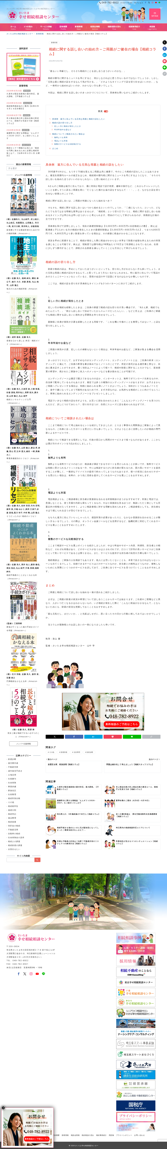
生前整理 (77, 752)
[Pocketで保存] (165, 61)
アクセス (139, 3)
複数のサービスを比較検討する (67, 144)
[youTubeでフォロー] (37, 974)
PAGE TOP (160, 1112)
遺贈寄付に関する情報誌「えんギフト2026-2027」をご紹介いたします (23, 135)
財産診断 (90, 752)
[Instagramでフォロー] (153, 3)
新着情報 (54, 42)
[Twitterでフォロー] (149, 3)
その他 (51, 752)
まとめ (55, 148)
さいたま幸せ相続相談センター (86, 1146)
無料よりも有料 (61, 137)
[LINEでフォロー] (159, 3)
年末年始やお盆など (62, 130)
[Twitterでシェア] (165, 42)
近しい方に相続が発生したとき (67, 126)
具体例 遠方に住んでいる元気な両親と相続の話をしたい (78, 119)
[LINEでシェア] (165, 67)
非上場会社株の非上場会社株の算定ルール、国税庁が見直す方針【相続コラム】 (23, 120)
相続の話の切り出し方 (62, 123)
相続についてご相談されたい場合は (68, 134)
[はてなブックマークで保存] (165, 55)
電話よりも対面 (61, 141)
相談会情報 (27, 103)
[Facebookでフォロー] (146, 3)
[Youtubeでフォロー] (156, 3)
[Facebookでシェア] (165, 49)
